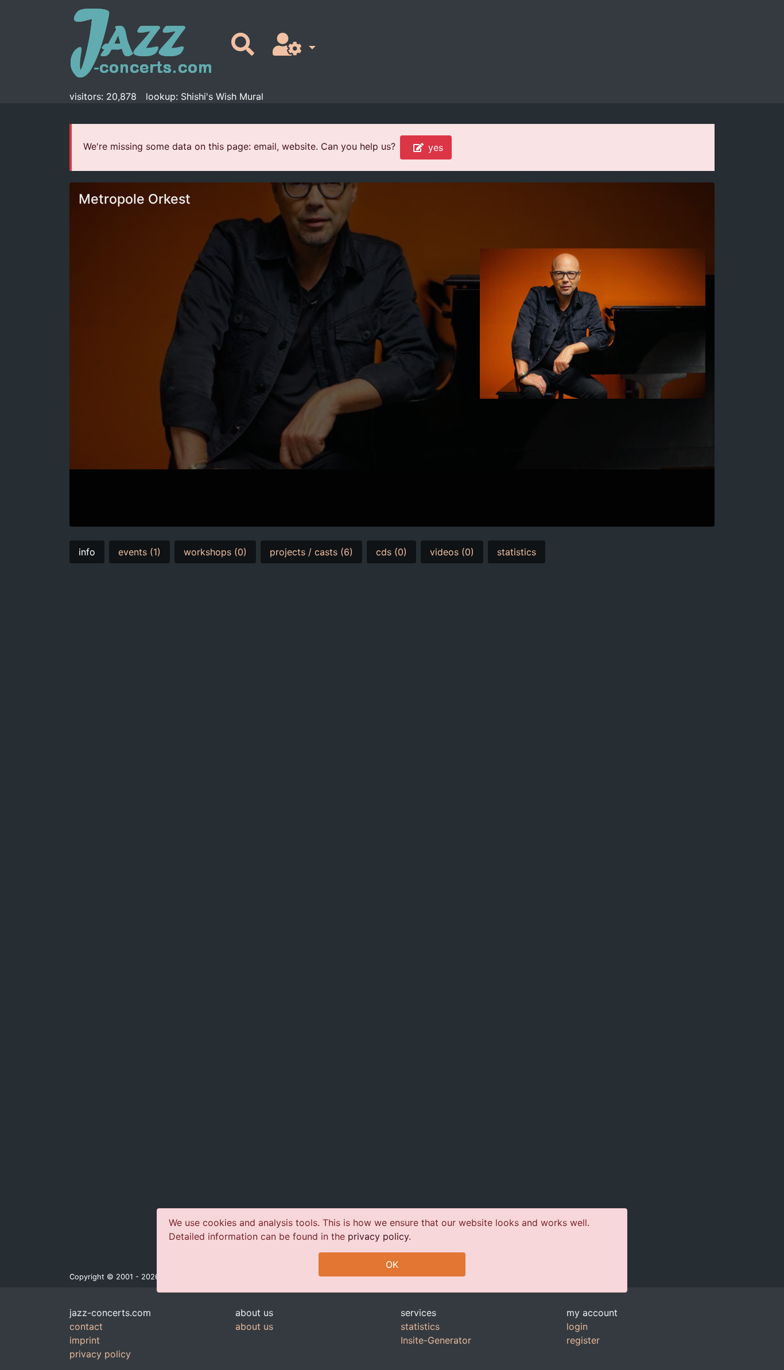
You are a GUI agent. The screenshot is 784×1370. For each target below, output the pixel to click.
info (87, 552)
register (583, 1340)
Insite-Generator (436, 1340)
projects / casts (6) (311, 552)
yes (435, 147)
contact (86, 1326)
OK (392, 1264)
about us (254, 1326)
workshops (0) (215, 552)
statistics (516, 552)
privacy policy (378, 1236)
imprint (84, 1340)
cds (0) (391, 552)
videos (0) (452, 552)
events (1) (139, 552)
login (577, 1326)
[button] (291, 45)
